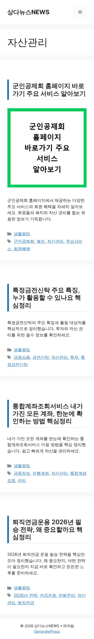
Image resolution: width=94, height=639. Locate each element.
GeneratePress (47, 631)
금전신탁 (41, 357)
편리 (22, 480)
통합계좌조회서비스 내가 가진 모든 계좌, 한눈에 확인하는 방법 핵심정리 (48, 413)
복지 (41, 241)
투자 (74, 357)
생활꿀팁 (22, 233)
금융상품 (22, 357)
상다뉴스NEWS (28, 12)
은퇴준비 (67, 595)
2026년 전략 (25, 595)
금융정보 (22, 473)
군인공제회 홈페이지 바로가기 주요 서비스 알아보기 (49, 89)
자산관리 (55, 241)
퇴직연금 (26, 602)
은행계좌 (41, 473)
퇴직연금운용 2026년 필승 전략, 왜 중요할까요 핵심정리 (48, 529)
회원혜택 (22, 248)
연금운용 (48, 595)
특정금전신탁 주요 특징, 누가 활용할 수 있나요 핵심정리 (47, 297)
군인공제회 (24, 241)
